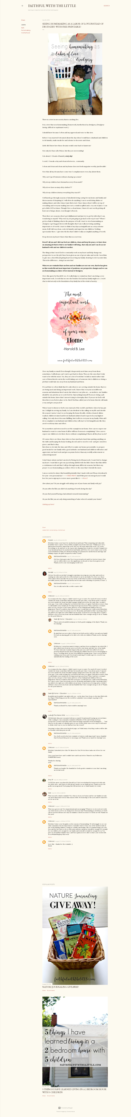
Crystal (50, 540)
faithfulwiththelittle (60, 556)
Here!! (85, 478)
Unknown (51, 596)
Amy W (50, 780)
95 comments (51, 990)
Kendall (50, 572)
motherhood (25, 33)
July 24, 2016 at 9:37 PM (72, 715)
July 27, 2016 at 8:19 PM (73, 556)
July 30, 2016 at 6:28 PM (58, 793)
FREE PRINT (71, 476)
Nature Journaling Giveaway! (60, 986)
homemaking (25, 30)
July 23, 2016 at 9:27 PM (60, 572)
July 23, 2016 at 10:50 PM (62, 596)
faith (22, 28)
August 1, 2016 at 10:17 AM (62, 806)
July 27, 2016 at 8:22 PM (74, 630)
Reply (50, 568)
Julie (49, 793)
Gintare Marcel (71, 1111)
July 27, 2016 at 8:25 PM (73, 733)
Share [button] (23, 20)
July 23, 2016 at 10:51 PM (62, 666)
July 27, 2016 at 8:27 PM (74, 765)
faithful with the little (52, 5)
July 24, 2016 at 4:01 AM (74, 693)
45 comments (51, 1095)
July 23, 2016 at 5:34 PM (60, 540)
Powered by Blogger (67, 1108)
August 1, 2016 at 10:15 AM (68, 643)
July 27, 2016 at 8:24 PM (74, 703)
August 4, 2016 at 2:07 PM (62, 821)
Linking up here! (48, 504)
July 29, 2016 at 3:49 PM (60, 779)
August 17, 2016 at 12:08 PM (63, 841)
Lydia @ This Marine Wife (56, 715)
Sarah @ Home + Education (63, 619)
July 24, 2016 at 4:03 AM (80, 619)
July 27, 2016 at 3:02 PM (62, 747)
